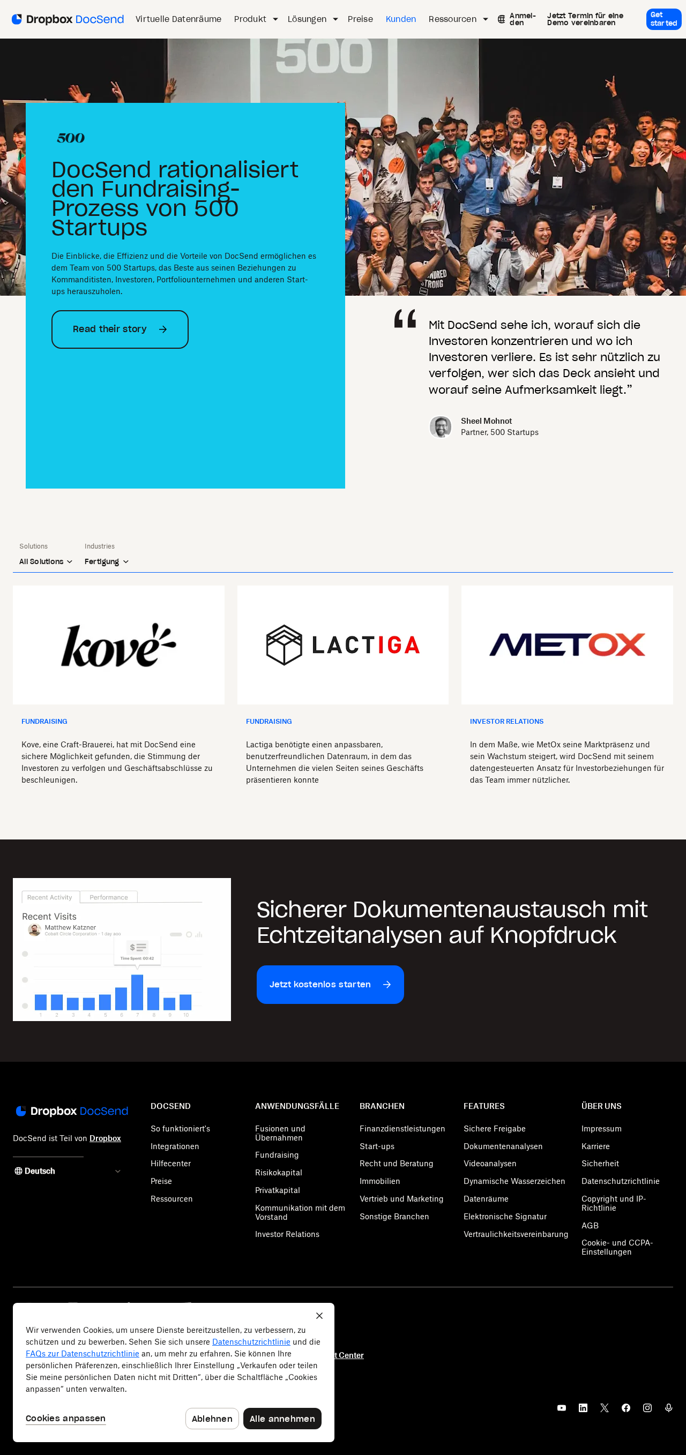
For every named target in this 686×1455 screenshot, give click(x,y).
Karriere (595, 1146)
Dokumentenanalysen (503, 1146)
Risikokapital (278, 1172)
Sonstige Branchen (394, 1216)
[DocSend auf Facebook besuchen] (626, 1411)
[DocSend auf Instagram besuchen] (647, 1411)
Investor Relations (287, 1234)
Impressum (601, 1128)
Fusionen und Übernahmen (280, 1133)
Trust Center (341, 1355)
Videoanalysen (490, 1163)
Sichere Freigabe (495, 1128)
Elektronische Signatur (505, 1216)
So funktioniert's (180, 1128)
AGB (590, 1225)
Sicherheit (600, 1163)
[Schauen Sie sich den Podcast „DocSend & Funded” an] (669, 1411)
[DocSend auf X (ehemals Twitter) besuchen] (604, 1411)
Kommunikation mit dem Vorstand (300, 1212)
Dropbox (105, 1138)
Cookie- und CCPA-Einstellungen (617, 1247)
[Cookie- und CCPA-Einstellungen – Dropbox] (173, 1372)
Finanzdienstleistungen (402, 1128)
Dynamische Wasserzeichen (514, 1181)
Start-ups (377, 1146)
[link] (523, 19)
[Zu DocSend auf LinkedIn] (583, 1411)
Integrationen (175, 1146)
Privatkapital (277, 1190)
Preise (161, 1181)
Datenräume (486, 1198)
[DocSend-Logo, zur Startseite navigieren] (66, 19)
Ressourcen (172, 1198)
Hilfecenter (171, 1163)
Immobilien (380, 1181)
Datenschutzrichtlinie (620, 1181)
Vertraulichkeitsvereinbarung (516, 1234)
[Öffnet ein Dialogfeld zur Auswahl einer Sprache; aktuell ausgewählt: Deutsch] (499, 19)
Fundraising (277, 1154)
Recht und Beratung (397, 1163)
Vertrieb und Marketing (402, 1198)
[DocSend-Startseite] (71, 1112)
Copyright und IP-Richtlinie (613, 1203)
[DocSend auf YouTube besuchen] (561, 1411)
